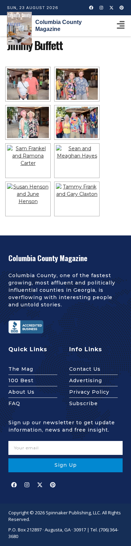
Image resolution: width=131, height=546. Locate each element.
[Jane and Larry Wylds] (28, 84)
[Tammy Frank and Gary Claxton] (77, 199)
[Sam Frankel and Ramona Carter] (28, 160)
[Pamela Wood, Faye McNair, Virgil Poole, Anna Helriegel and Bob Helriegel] (77, 122)
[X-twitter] (111, 7)
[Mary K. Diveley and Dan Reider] (28, 122)
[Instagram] (101, 7)
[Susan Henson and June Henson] (28, 199)
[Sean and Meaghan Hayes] (77, 160)
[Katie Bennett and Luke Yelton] (77, 84)
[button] (121, 25)
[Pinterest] (121, 7)
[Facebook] (91, 7)
